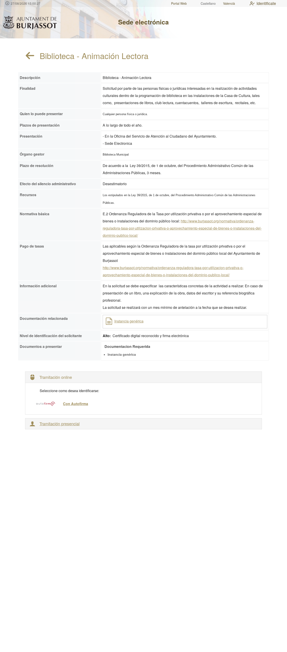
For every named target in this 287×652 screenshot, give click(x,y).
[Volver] (30, 55)
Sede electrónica (143, 21)
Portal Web (179, 3)
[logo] (30, 23)
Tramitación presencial (59, 423)
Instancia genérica (129, 321)
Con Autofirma (75, 403)
